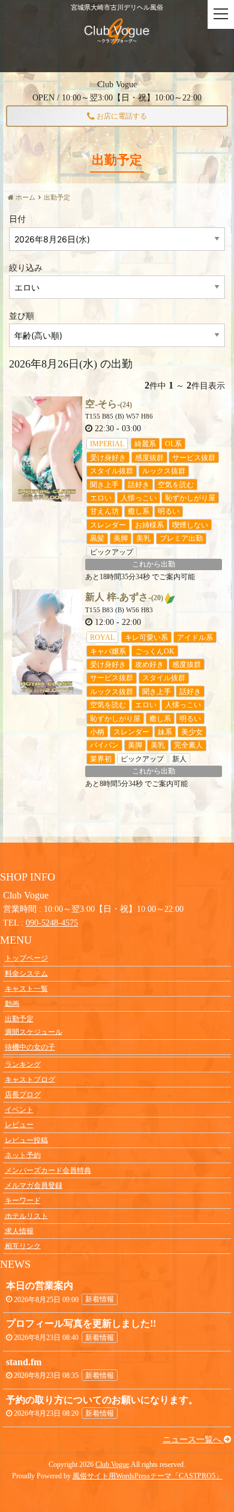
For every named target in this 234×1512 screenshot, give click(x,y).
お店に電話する (121, 116)
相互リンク (23, 1245)
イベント (19, 1109)
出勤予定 (19, 1019)
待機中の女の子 (30, 1047)
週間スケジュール (33, 1031)
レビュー (19, 1124)
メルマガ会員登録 (33, 1185)
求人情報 (19, 1230)
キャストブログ (30, 1079)
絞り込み (26, 267)
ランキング (23, 1064)
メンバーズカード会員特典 (48, 1170)
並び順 (21, 316)
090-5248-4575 (52, 922)
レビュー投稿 (26, 1140)
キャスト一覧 (26, 988)
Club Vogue (112, 1464)
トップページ (26, 958)
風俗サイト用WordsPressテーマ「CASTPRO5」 (148, 1476)
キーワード (23, 1200)
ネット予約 (23, 1155)
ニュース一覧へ (193, 1439)
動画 (12, 1003)
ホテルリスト (26, 1215)
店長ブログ (23, 1094)
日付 (17, 219)
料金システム (26, 973)
